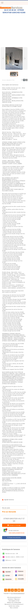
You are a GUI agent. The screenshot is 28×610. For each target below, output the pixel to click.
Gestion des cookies (14, 606)
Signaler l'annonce (9, 499)
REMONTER (8, 579)
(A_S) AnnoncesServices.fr (17, 593)
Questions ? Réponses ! (14, 599)
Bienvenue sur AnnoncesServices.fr (14, 604)
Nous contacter (14, 607)
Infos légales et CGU (14, 601)
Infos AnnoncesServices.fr (14, 597)
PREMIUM (20, 571)
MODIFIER (8, 572)
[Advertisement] (14, 31)
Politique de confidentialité (14, 602)
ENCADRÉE (21, 579)
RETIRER (7, 575)
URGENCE (20, 575)
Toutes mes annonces (15, 537)
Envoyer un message (15, 525)
